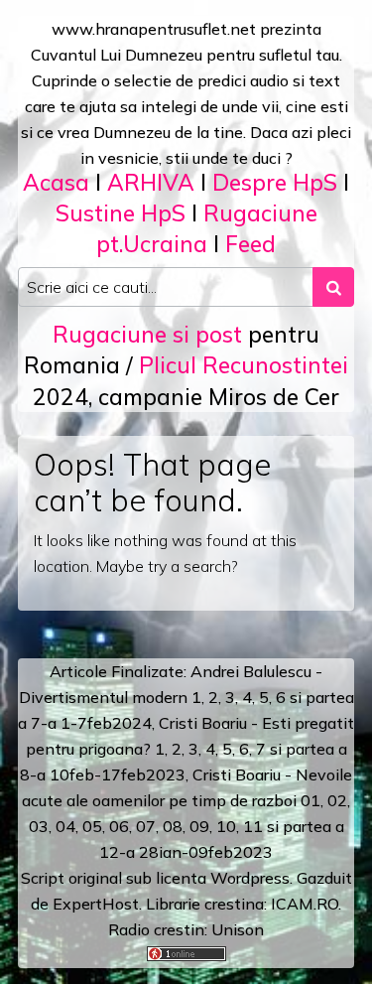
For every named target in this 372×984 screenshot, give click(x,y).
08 (173, 826)
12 (109, 852)
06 (119, 826)
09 (199, 826)
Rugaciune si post (147, 334)
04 (65, 826)
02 (337, 800)
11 (253, 826)
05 (92, 826)
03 (39, 826)
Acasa (56, 182)
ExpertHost (96, 904)
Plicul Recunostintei (243, 365)
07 (146, 826)
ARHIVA (150, 182)
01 (310, 800)
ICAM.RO (304, 904)
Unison (237, 929)
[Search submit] (333, 287)
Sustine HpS (121, 213)
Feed (250, 243)
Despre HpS (274, 182)
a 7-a (37, 723)
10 (226, 826)
